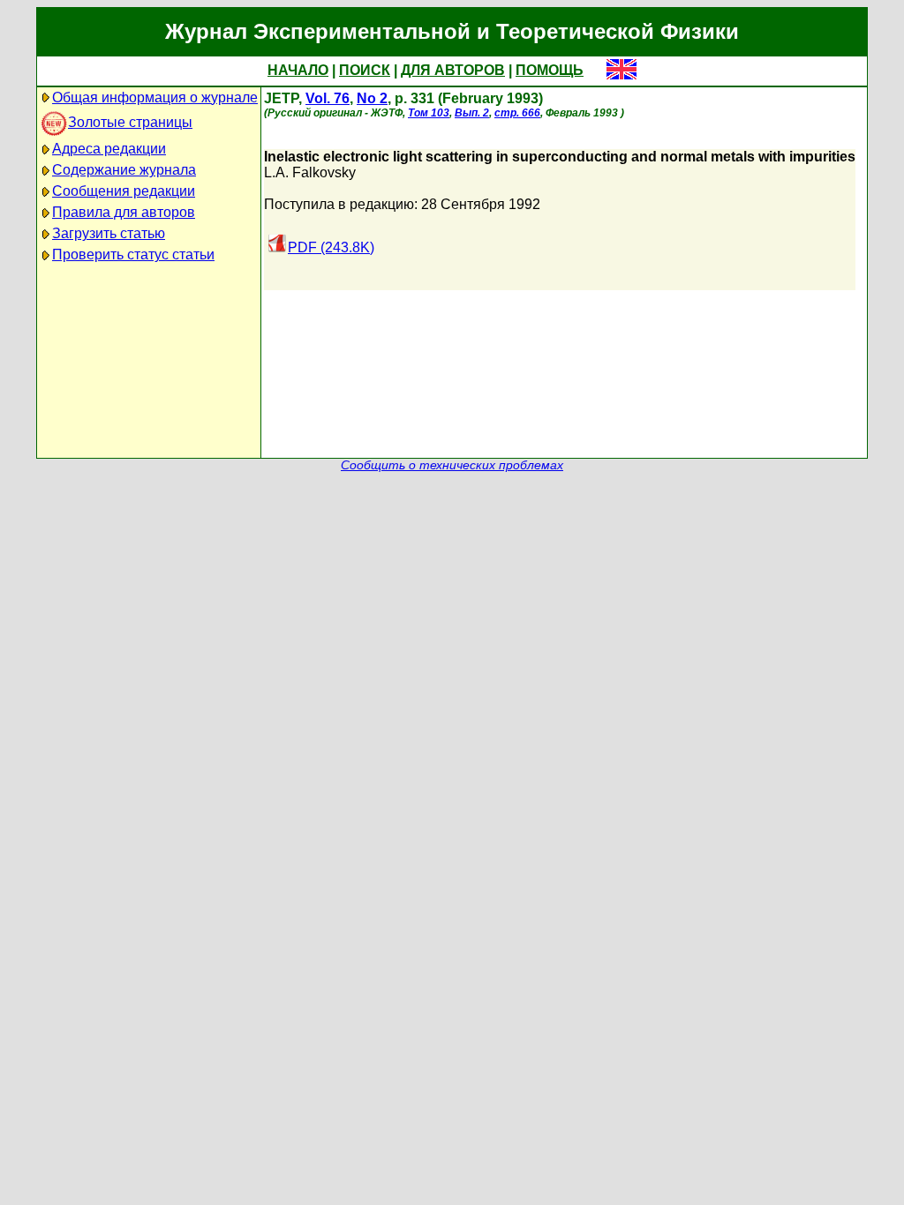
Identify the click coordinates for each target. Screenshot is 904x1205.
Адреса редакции (109, 148)
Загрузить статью (108, 233)
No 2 (372, 98)
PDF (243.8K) (331, 247)
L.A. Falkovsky (310, 172)
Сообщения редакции (123, 190)
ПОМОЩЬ (550, 70)
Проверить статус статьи (133, 254)
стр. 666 (517, 113)
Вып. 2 (472, 113)
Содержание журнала (124, 169)
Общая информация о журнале (155, 97)
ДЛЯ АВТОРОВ (453, 70)
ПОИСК (364, 70)
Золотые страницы (130, 122)
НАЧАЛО (297, 70)
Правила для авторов (123, 212)
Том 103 (428, 113)
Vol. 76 (327, 98)
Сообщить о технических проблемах (452, 465)
